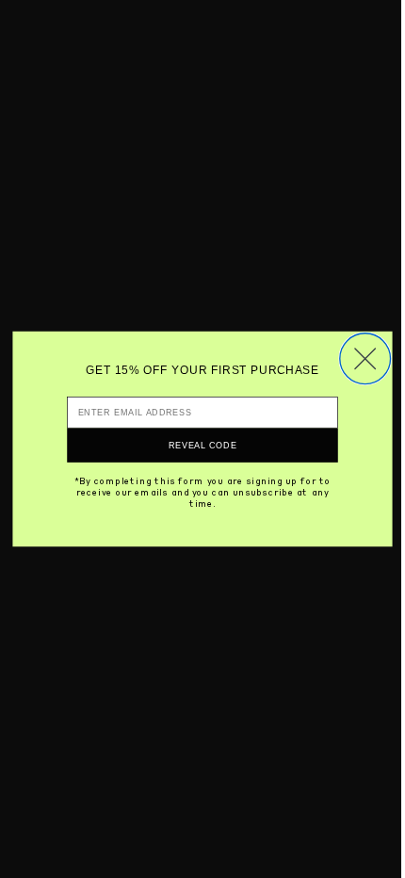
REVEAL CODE (203, 445)
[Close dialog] (365, 358)
